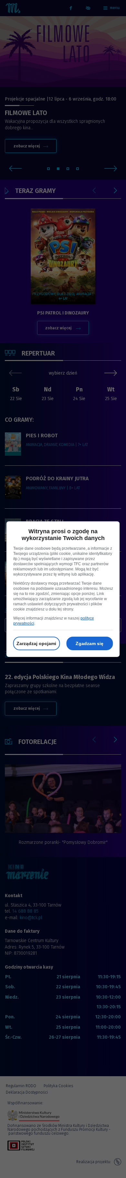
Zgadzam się (89, 643)
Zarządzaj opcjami (36, 643)
